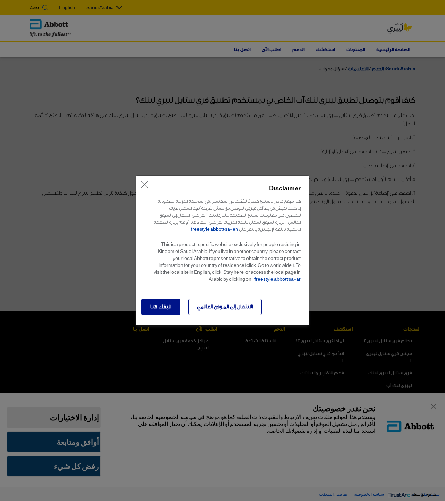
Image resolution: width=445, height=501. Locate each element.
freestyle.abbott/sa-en (214, 229)
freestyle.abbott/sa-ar (277, 279)
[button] (160, 307)
